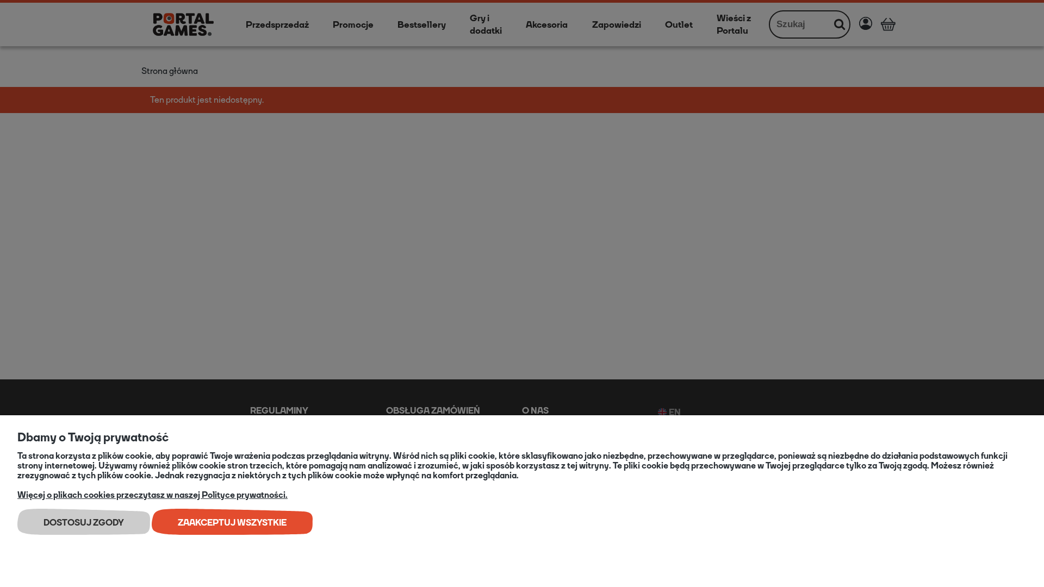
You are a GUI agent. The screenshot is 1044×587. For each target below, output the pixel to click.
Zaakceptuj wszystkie (232, 522)
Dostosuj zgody (84, 522)
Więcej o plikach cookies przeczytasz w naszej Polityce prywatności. (152, 495)
